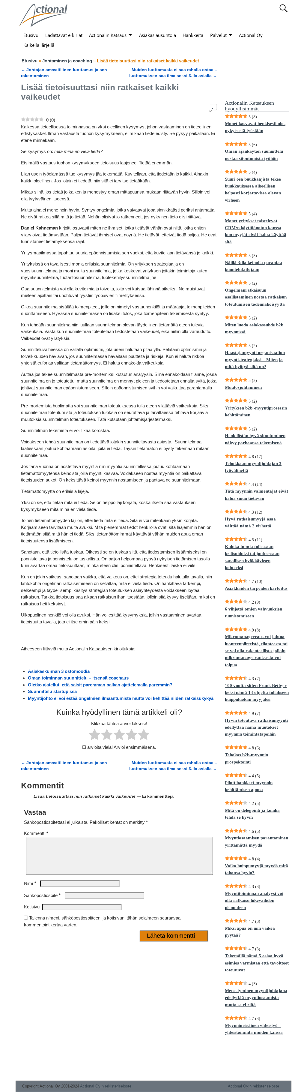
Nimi (30, 883)
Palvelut (218, 35)
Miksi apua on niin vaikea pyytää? (250, 932)
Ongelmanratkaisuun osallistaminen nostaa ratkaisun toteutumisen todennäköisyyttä (256, 297)
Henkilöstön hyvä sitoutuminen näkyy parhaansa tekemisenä (255, 439)
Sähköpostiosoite (42, 895)
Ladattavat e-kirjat (63, 35)
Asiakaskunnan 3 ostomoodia (59, 671)
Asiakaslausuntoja (157, 35)
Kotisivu (32, 906)
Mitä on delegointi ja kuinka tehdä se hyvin (252, 814)
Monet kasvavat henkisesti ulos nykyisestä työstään (255, 127)
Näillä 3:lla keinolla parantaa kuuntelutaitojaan (253, 266)
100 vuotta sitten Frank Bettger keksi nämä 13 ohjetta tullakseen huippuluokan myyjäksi (257, 692)
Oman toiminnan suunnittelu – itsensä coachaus (78, 677)
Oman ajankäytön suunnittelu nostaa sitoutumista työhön (254, 154)
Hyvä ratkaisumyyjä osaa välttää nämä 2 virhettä (250, 522)
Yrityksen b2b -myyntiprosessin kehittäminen (256, 411)
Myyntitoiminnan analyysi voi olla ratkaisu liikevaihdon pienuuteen (254, 900)
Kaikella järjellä (38, 45)
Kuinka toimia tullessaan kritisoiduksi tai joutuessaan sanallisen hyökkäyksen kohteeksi (252, 557)
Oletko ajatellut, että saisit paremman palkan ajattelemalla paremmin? (100, 684)
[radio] (94, 735)
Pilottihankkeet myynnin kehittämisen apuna (249, 786)
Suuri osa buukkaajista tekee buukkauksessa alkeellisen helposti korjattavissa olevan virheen (253, 189)
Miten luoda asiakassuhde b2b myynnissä (254, 328)
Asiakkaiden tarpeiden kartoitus (256, 588)
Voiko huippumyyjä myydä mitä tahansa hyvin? (256, 869)
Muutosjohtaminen (243, 387)
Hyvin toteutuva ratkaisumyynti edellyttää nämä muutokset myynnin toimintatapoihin (256, 727)
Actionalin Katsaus (108, 35)
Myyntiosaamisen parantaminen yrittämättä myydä (256, 841)
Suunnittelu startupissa (52, 691)
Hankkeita (193, 35)
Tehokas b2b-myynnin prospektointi (246, 758)
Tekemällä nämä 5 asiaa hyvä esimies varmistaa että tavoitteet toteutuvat (257, 962)
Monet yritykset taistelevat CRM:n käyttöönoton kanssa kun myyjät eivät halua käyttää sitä (255, 231)
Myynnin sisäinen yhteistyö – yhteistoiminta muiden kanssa (254, 1029)
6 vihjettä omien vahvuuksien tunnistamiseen (253, 612)
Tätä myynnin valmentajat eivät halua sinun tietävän (256, 494)
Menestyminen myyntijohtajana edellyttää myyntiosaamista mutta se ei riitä (256, 997)
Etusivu (30, 35)
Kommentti (36, 833)
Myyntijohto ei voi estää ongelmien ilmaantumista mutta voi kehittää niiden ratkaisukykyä (120, 698)
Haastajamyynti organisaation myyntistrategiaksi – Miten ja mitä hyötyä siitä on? (255, 359)
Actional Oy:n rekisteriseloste (105, 1086)
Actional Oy (251, 35)
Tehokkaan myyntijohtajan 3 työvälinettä (253, 467)
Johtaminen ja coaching (67, 60)
